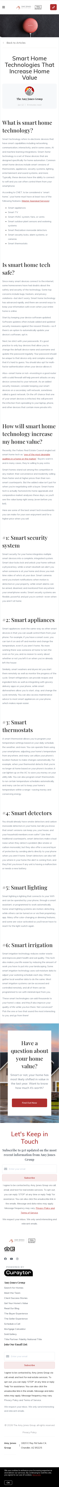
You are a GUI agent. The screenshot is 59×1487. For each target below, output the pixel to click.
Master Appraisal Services (35, 200)
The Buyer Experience (16, 1313)
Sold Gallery (10, 1334)
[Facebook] (5, 1258)
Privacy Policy (29, 1432)
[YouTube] (11, 1258)
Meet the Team (12, 1292)
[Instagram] (17, 1258)
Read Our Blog (11, 1308)
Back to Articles (16, 42)
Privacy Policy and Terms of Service (22, 1400)
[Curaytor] (18, 1275)
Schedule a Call (12, 1323)
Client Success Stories (15, 1298)
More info (37, 1475)
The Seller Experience (16, 1318)
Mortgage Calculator (15, 1329)
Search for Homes (13, 1287)
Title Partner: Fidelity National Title (23, 1339)
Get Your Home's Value (16, 1303)
